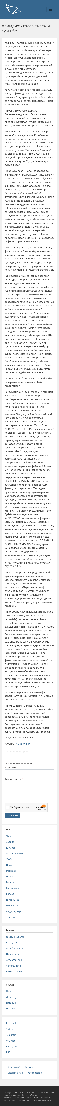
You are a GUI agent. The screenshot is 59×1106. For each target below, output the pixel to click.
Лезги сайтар (15, 1072)
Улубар (10, 859)
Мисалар (11, 870)
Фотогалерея (13, 965)
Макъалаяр (23, 743)
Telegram (11, 1035)
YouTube (10, 1040)
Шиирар (11, 847)
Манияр (10, 882)
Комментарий (13, 779)
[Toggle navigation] (50, 9)
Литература (12, 997)
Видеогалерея (14, 971)
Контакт (29, 1067)
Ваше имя (11, 767)
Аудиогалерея (14, 960)
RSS (8, 1052)
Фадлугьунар (13, 911)
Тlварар (10, 917)
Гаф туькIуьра (14, 942)
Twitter (10, 1029)
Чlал (8, 836)
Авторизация (35, 1072)
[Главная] (13, 9)
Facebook (11, 1023)
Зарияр (10, 841)
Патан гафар (13, 954)
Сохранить (12, 815)
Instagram (11, 1046)
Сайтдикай (14, 1067)
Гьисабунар (12, 899)
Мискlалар (12, 905)
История (11, 1002)
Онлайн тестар (14, 948)
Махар (9, 876)
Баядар (10, 893)
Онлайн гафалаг (15, 936)
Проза (9, 865)
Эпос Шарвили (14, 853)
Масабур (11, 1008)
